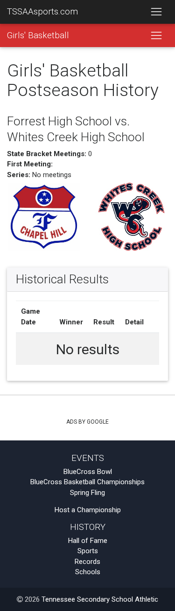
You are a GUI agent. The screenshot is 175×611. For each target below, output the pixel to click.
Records (87, 561)
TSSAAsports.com (42, 12)
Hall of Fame (87, 540)
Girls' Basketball (38, 35)
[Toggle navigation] (156, 12)
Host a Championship (88, 510)
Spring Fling (87, 492)
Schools (87, 572)
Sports (87, 551)
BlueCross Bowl (87, 471)
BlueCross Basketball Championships (87, 482)
